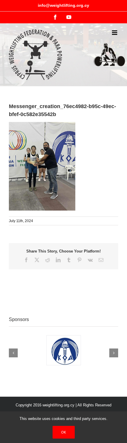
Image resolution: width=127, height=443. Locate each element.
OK (63, 432)
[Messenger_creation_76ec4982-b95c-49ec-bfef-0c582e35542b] (42, 125)
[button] (13, 352)
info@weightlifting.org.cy (63, 5)
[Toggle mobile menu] (115, 33)
